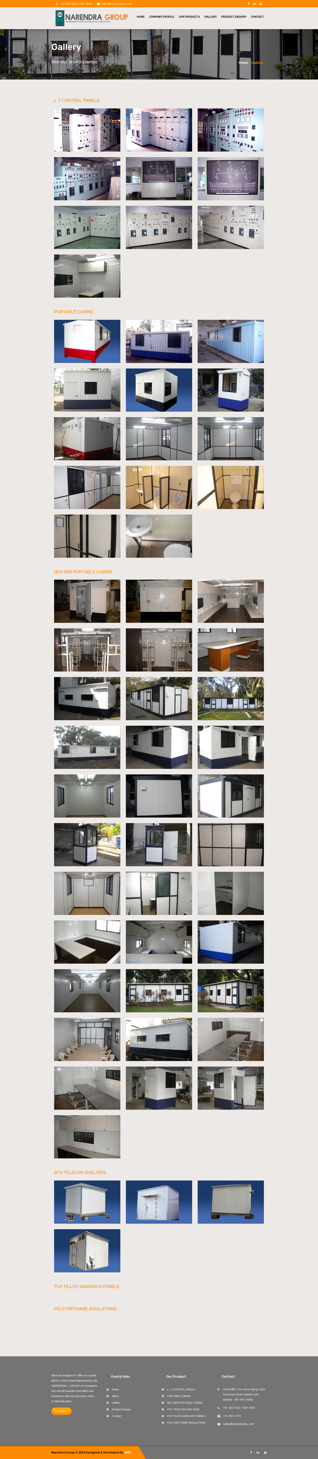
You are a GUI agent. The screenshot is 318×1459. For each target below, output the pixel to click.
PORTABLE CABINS (179, 1396)
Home (141, 16)
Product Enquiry (234, 16)
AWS (127, 1452)
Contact (257, 16)
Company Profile (161, 16)
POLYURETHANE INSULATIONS (186, 1422)
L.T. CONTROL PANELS (181, 1389)
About (115, 1396)
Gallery (210, 16)
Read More (61, 1411)
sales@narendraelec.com (117, 3)
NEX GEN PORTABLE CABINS (185, 1402)
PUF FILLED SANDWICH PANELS (186, 1416)
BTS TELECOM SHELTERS (183, 1409)
